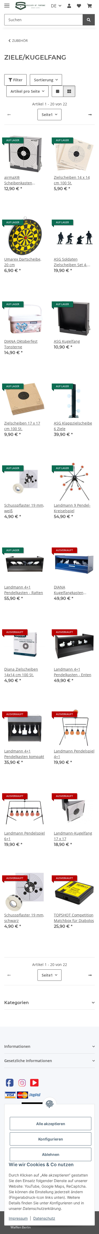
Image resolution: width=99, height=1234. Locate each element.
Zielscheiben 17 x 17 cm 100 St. (22, 426)
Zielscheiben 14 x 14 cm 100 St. (72, 180)
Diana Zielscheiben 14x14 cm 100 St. (21, 672)
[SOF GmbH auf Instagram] (22, 1082)
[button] (69, 6)
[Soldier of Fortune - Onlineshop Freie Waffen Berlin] (30, 6)
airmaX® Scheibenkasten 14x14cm (18, 180)
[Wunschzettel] (79, 6)
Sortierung (43, 79)
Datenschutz (44, 1218)
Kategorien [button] (16, 1002)
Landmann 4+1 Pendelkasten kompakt (24, 754)
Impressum (18, 1218)
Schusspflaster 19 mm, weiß (24, 508)
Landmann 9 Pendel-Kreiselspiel (72, 508)
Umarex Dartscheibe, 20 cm (22, 262)
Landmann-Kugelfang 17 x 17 (73, 836)
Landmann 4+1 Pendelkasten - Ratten (23, 590)
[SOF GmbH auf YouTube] (34, 1082)
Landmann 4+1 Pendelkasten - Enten (72, 672)
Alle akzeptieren (50, 1123)
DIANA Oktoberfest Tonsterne (20, 344)
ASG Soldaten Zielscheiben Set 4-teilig (70, 262)
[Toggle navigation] (7, 3)
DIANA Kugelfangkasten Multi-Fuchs (68, 590)
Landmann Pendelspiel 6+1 (24, 836)
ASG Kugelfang (67, 341)
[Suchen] (89, 19)
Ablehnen (50, 1154)
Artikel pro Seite (25, 91)
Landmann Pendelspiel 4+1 (74, 754)
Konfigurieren (50, 1139)
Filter (17, 79)
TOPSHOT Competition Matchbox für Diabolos (74, 917)
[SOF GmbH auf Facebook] (9, 1082)
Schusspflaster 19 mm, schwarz (24, 917)
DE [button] (53, 6)
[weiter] (90, 114)
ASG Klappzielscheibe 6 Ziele (73, 426)
